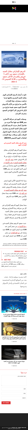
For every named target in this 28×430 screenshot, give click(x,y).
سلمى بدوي (22, 87)
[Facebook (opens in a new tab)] (13, 2)
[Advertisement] (14, 27)
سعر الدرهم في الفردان (17, 245)
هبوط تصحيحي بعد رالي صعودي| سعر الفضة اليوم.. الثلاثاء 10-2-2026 (14, 362)
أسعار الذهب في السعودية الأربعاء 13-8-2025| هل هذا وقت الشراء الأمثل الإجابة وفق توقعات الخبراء (14, 338)
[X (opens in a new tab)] (15, 2)
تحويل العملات (14, 243)
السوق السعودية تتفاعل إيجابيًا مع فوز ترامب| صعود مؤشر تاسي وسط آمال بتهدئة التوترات (14, 315)
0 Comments (15, 89)
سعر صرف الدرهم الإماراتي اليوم (8, 245)
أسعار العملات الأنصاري (21, 243)
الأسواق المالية (5, 87)
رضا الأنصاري (9, 243)
